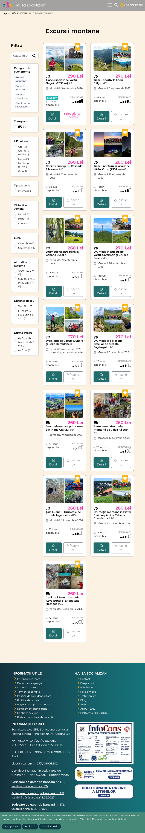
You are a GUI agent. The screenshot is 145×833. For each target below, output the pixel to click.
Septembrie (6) (26, 247)
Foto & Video (88, 691)
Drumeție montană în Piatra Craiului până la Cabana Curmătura (112, 515)
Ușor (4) (22, 146)
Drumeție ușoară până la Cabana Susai (62, 253)
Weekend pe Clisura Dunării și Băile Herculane (64, 342)
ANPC (84, 704)
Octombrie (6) (26, 243)
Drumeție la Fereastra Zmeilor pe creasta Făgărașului (108, 344)
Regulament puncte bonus (33, 704)
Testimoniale (88, 696)
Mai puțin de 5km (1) (25, 316)
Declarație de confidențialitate (109, 819)
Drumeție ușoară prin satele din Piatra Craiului (64, 428)
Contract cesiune (27, 713)
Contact (85, 679)
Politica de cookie (28, 700)
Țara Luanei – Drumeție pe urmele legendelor (63, 513)
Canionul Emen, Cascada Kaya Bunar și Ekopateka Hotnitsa (63, 600)
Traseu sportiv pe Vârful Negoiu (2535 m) (61, 81)
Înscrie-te (122, 116)
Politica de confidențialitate (34, 696)
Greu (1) (22, 171)
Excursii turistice (20, 88)
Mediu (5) (23, 159)
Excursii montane (20, 79)
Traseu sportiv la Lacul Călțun (108, 81)
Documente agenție (29, 683)
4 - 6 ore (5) (24, 350)
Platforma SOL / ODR (93, 713)
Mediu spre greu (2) (24, 165)
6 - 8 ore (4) (24, 338)
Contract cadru (26, 687)
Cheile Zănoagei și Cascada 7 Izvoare (64, 167)
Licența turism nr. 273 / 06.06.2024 (35, 763)
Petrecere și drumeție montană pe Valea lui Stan (111, 429)
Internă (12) (24, 190)
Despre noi (87, 683)
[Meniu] (109, 5)
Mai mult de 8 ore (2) (26, 344)
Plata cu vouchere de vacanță (35, 717)
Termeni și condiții (28, 691)
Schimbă (30, 826)
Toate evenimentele (21, 13)
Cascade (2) (24, 223)
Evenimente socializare (22, 105)
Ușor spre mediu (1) (23, 152)
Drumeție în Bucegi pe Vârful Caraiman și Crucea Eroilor (111, 255)
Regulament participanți (32, 708)
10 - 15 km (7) (25, 306)
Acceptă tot (11, 826)
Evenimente (87, 687)
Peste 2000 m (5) (26, 285)
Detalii (52, 118)
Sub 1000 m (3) (26, 278)
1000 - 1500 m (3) (26, 272)
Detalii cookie (49, 826)
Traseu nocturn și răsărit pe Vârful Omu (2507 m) (112, 167)
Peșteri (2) (23, 218)
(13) (24, 126)
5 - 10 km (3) (24, 310)
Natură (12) (24, 214)
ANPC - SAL (87, 708)
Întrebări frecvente (28, 679)
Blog (83, 700)
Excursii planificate (21, 96)
